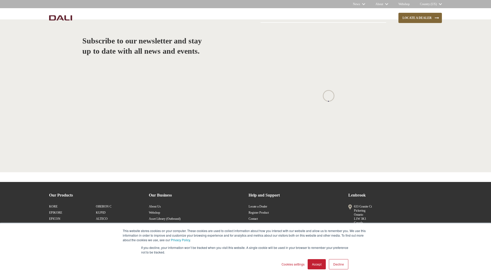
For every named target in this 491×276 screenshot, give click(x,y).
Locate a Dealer (258, 206)
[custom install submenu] (166, 18)
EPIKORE (55, 212)
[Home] (60, 17)
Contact (253, 219)
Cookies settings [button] (293, 264)
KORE (53, 206)
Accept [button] (316, 264)
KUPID (101, 212)
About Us (155, 206)
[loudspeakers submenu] (117, 18)
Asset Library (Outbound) (165, 219)
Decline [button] (338, 264)
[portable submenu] (202, 18)
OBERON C (103, 206)
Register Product (259, 212)
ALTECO (102, 219)
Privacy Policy (180, 240)
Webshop (154, 212)
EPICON (54, 219)
